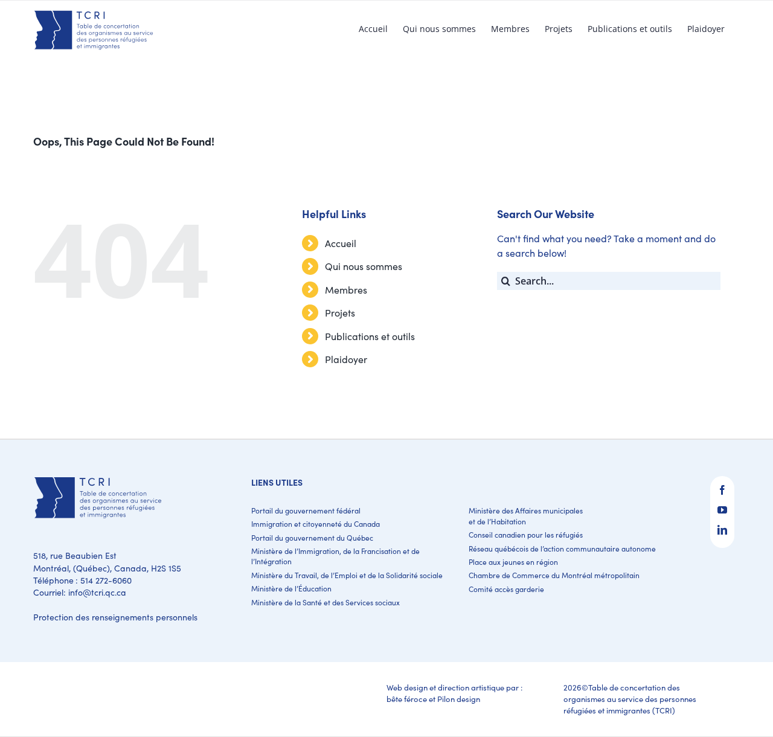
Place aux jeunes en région (513, 562)
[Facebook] (722, 490)
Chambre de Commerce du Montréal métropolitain (554, 575)
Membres (346, 289)
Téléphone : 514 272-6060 (82, 580)
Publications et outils (370, 336)
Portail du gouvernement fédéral (306, 510)
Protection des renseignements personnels (115, 617)
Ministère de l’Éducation (291, 588)
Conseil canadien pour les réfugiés (526, 534)
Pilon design (458, 699)
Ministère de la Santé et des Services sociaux (325, 602)
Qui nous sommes (363, 266)
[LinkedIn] (722, 530)
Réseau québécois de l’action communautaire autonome (562, 548)
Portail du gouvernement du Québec (312, 537)
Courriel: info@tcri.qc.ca (79, 592)
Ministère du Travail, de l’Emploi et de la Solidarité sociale (347, 575)
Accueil (340, 243)
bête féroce (406, 699)
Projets (340, 312)
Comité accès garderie (506, 589)
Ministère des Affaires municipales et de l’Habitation (526, 516)
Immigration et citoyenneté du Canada (315, 524)
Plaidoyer (346, 359)
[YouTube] (722, 510)
